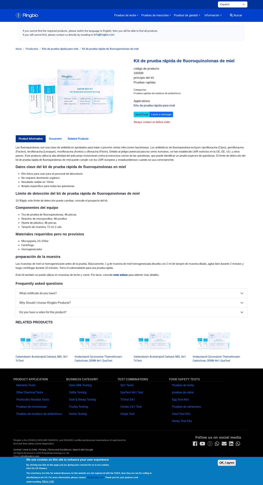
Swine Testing (78, 414)
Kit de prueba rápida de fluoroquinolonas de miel (110, 48)
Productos (32, 48)
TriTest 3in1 (127, 399)
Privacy (42, 449)
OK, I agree (226, 462)
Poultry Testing (78, 406)
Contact (17, 449)
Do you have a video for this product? (42, 312)
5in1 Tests (127, 385)
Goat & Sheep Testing (82, 399)
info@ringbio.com (104, 34)
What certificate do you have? (38, 293)
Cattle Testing (77, 392)
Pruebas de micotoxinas (31, 406)
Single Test (127, 414)
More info (48, 481)
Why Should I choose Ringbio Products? (45, 302)
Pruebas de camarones (186, 406)
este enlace (120, 275)
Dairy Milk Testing (80, 385)
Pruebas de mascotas (155, 15)
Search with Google (83, 449)
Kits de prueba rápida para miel (60, 48)
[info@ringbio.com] (224, 444)
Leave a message (161, 114)
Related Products (78, 138)
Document (55, 138)
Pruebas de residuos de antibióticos (39, 414)
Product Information (31, 138)
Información (211, 15)
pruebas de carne (183, 392)
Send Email (141, 114)
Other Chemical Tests (29, 392)
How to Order (30, 449)
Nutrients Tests (26, 385)
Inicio (19, 48)
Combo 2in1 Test (131, 406)
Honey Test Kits (182, 421)
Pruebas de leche (125, 15)
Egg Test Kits (180, 399)
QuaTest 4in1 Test (131, 392)
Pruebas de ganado (186, 15)
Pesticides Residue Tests (32, 399)
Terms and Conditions (59, 449)
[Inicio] (27, 15)
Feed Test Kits (181, 414)
